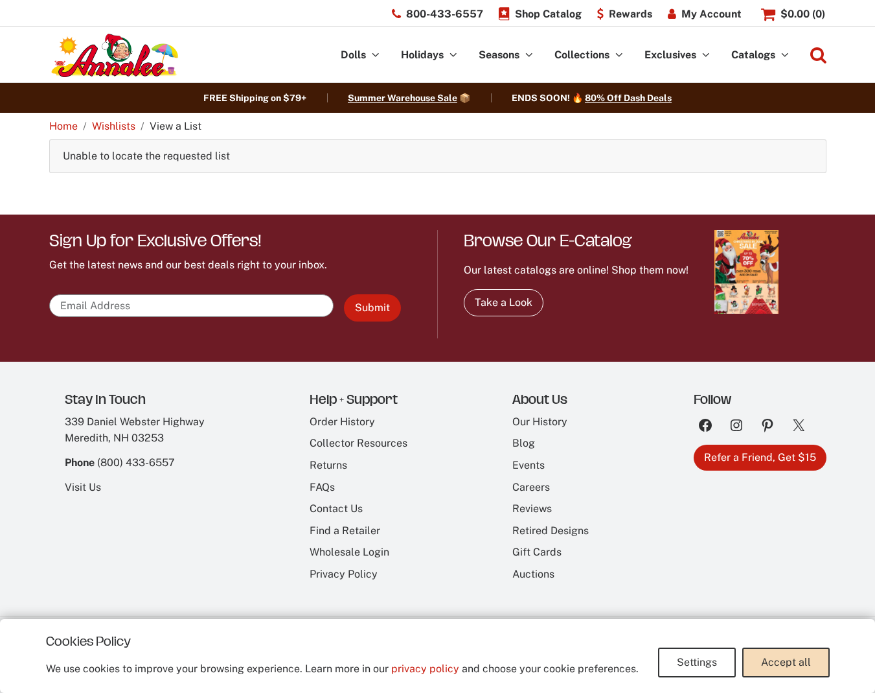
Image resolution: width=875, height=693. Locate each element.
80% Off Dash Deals (628, 98)
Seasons (499, 55)
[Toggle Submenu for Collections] (619, 55)
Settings (697, 662)
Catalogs (753, 55)
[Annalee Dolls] (114, 55)
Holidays (422, 55)
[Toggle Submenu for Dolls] (375, 55)
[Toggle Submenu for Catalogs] (785, 55)
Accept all (786, 662)
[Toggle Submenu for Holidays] (453, 55)
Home (63, 126)
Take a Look (503, 302)
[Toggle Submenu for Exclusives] (706, 55)
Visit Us (83, 487)
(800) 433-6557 (136, 462)
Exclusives (670, 55)
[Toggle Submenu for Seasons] (529, 55)
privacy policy (425, 669)
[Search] (818, 55)
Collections (581, 55)
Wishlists (113, 126)
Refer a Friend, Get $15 (760, 457)
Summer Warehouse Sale (402, 98)
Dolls (353, 55)
